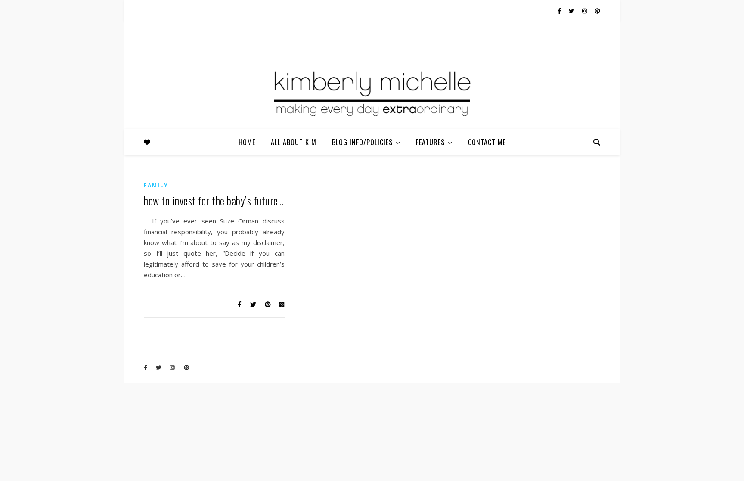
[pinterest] (597, 11)
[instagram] (585, 11)
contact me (487, 142)
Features (430, 142)
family (156, 185)
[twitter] (572, 11)
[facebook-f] (560, 11)
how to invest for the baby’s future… (213, 200)
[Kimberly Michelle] (372, 92)
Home (247, 142)
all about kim (293, 142)
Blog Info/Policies (362, 142)
